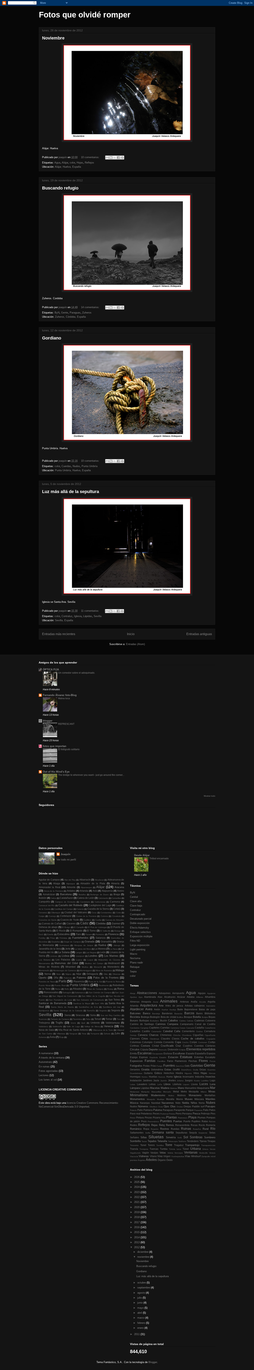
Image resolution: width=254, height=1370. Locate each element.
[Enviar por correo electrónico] (107, 158)
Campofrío (44, 901)
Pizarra (157, 1117)
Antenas (184, 1001)
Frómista (63, 938)
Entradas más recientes (58, 634)
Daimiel (116, 923)
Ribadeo (77, 988)
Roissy (110, 989)
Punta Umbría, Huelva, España (73, 470)
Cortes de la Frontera (86, 916)
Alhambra (210, 997)
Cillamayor (55, 912)
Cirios (144, 1038)
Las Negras (91, 952)
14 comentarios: (90, 307)
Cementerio (188, 1031)
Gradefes (55, 942)
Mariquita (145, 1092)
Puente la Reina (113, 982)
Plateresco (183, 1118)
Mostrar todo (209, 796)
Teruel (97, 1019)
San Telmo (114, 999)
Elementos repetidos (200, 1049)
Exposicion (136, 1060)
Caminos (161, 1024)
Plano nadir (136, 962)
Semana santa (163, 1132)
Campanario (186, 1024)
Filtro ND (135, 940)
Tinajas (211, 1141)
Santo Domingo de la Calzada (68, 1010)
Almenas (135, 1001)
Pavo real (135, 1113)
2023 (137, 1192)
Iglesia (78, 616)
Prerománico (153, 1121)
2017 (137, 1222)
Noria (202, 1103)
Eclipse (182, 1050)
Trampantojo (192, 1145)
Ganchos (180, 1066)
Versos (212, 1153)
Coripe (42, 916)
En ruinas (44, 1066)
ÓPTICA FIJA (51, 669)
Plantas (171, 1117)
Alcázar (181, 997)
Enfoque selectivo (140, 932)
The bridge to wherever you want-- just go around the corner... (91, 775)
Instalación (136, 1080)
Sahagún (67, 992)
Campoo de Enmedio (65, 902)
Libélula (177, 1084)
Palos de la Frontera (105, 977)
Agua (57, 162)
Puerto (186, 1121)
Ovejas (187, 1106)
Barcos (189, 1013)
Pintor (132, 1118)
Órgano (162, 1160)
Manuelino (190, 1088)
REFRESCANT (66, 724)
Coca (94, 912)
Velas (163, 1152)
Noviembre (53, 38)
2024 (137, 1186)
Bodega (145, 1017)
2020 (137, 1207)
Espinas (143, 1057)
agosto (141, 1292)
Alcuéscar (99, 880)
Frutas (146, 1065)
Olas (173, 1106)
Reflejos (89, 162)
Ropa (146, 1129)
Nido (178, 1103)
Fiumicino (100, 934)
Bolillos (180, 1017)
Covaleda (116, 916)
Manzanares (44, 963)
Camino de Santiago (142, 1024)
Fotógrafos (136, 1065)
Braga (117, 894)
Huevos (161, 1077)
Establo (162, 1057)
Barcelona (66, 894)
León (103, 952)
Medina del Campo (94, 963)
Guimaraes (64, 945)
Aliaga (56, 883)
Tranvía (134, 1149)
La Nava (114, 949)
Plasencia (78, 981)
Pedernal (164, 1114)
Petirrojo (205, 1113)
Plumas (201, 1117)
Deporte (153, 1049)
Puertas (177, 1121)
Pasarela (198, 1110)
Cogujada (210, 1039)
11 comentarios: (90, 610)
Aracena (119, 887)
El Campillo (79, 927)
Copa (178, 1042)
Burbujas (144, 1020)
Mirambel (70, 966)
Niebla (185, 1102)
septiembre (144, 1287)
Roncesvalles (51, 992)
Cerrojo (133, 1035)
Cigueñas (198, 1035)
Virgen (166, 1156)
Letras (152, 1084)
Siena (67, 1015)
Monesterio (113, 966)
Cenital (134, 896)
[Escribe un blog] (111, 158)
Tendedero (193, 1141)
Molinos (181, 1095)
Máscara (199, 1099)
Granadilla (106, 941)
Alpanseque (86, 887)
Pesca (196, 1113)
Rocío (202, 1125)
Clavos (175, 1038)
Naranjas (145, 1103)
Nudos (76, 466)
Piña (163, 1118)
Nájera (68, 974)
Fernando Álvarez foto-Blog (60, 695)
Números (143, 1106)
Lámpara (135, 1087)
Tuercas (154, 1149)
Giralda (145, 1069)
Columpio (147, 1042)
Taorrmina (77, 1019)
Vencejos (178, 1153)
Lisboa (65, 955)
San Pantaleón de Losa (60, 1000)
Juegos (189, 1080)
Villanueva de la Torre (103, 1030)
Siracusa (80, 1015)
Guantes (211, 1070)
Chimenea (165, 1035)
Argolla (211, 1001)
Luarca (79, 960)
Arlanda (84, 890)
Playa (192, 1117)
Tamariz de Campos (60, 1019)
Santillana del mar (111, 1007)
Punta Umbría (89, 466)
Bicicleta (135, 1016)
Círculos (135, 1049)
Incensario (188, 1076)
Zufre (117, 1033)
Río (212, 1128)
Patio (206, 1110)
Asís (95, 890)
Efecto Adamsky (139, 927)
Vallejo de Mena (92, 1026)
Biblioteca (210, 1013)
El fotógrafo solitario (69, 749)
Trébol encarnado (159, 858)
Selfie (147, 1133)
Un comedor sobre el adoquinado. (76, 672)
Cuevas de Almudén (114, 920)
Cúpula (144, 1049)
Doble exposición (140, 923)
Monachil (98, 967)
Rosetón (155, 1129)
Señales (134, 1137)
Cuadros (187, 1045)
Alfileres (199, 997)
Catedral (168, 1031)
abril (140, 1312)
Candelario (85, 902)
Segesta (103, 1010)
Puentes (166, 1121)
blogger (47, 720)
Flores (203, 1060)
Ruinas (186, 1128)
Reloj (162, 1125)
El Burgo (66, 927)
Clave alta (135, 901)
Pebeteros (146, 1113)
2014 (137, 1237)
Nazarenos (168, 1102)
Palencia (68, 978)
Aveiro (120, 890)
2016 (137, 1227)
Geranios (135, 1069)
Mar (212, 1087)
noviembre (143, 1256)
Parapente (179, 1110)
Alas (160, 997)
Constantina (106, 912)
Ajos (140, 997)
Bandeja (156, 1013)
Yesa (84, 1034)
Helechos (169, 1073)
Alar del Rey (70, 880)
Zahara (107, 1034)
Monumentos (137, 1099)
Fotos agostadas (48, 1070)
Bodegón (155, 1017)
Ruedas (175, 1129)
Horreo (144, 1077)
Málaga (120, 970)
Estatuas (186, 1057)
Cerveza (142, 1035)
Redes (133, 1125)
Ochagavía (92, 974)
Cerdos (199, 1031)
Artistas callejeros (195, 1005)
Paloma (157, 1109)
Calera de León (85, 898)
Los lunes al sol (48, 1079)
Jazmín (163, 1081)
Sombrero (209, 1137)
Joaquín (65, 854)
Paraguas (75, 312)
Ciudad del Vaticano (75, 912)
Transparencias (208, 1145)
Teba (88, 1019)
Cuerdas (66, 466)
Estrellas (199, 1057)
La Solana (64, 952)
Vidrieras (144, 1156)
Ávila (52, 1037)
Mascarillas (156, 1092)
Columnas (135, 1042)
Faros (170, 1061)
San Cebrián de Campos (100, 992)
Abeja (132, 993)
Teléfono (182, 1141)
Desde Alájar (142, 855)
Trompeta (144, 1149)
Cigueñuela (210, 1035)
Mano (181, 1087)
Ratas (205, 1121)
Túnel (186, 1149)
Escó (41, 934)
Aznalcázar (49, 894)
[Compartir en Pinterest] (122, 158)
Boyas (212, 1017)
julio (140, 1297)
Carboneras (100, 902)
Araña (194, 1001)
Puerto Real (60, 985)
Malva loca (64, 698)
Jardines (147, 1080)
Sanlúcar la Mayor (81, 1003)
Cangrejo (144, 1028)
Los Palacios (63, 959)
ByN (57, 312)
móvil (213, 1156)
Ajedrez (133, 997)
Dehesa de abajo (48, 927)
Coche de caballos (192, 1038)
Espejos (211, 1053)
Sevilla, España (64, 620)
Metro (184, 1091)
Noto (58, 974)
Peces (156, 1113)
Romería (210, 1125)
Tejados (152, 1141)
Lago (212, 1080)
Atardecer (137, 1009)
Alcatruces (169, 997)
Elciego (117, 931)
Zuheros (86, 312)
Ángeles (141, 1160)
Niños (194, 1102)
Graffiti (176, 1069)
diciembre (143, 1251)
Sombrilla (135, 1141)
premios (133, 1160)
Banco (146, 1013)
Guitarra (148, 1073)
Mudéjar (160, 1099)
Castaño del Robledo (71, 905)
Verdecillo (203, 1153)
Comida (158, 1042)
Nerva (47, 974)
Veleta (170, 1153)
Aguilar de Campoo (49, 879)
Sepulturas (181, 1132)
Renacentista (182, 1125)
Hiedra (179, 1073)
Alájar (65, 162)
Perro (179, 1113)
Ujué (83, 1023)
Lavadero (142, 1084)
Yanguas (73, 1034)
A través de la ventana (51, 1057)
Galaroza (101, 937)
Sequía (193, 1132)
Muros (179, 1099)
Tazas (144, 1141)
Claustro (165, 1038)
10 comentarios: (90, 157)
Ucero (73, 1023)
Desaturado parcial (140, 918)
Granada (89, 941)
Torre (168, 1145)
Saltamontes (136, 1132)
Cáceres (71, 923)
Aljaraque (70, 884)
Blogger (152, 1362)
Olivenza (116, 974)
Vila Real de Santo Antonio (73, 1030)
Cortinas (134, 1045)
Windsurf (196, 1156)
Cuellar (98, 920)
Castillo (146, 1031)
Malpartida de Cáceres (109, 960)
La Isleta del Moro (83, 949)
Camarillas (116, 898)
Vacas (212, 1149)
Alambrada (150, 997)
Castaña (199, 1027)
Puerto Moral (45, 985)
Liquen (186, 1084)
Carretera (174, 1028)
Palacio (133, 1110)
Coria (118, 912)
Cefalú (116, 909)
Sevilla (97, 616)
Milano (204, 1092)
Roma (120, 988)
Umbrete (95, 1022)
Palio (140, 1110)
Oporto (42, 977)
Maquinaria (203, 1088)
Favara (89, 934)
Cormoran (202, 1042)
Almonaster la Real (49, 887)
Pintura (140, 1117)
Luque (90, 960)
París (62, 981)
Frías (52, 938)
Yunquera (94, 1034)
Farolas (150, 1060)
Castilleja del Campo (63, 909)
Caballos (173, 1020)
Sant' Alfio (99, 1003)
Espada (190, 1053)
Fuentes (169, 1065)
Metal (176, 1091)
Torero (151, 1145)
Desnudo (163, 1050)
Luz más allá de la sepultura (70, 491)
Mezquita (194, 1091)
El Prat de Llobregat (97, 927)
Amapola (146, 1001)
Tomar (109, 1019)
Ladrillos (205, 1081)
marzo (141, 1317)
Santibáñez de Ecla (88, 1007)
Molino (171, 1095)
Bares (199, 1013)
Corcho (185, 1042)
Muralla (170, 1099)
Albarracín (84, 879)
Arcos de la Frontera (53, 891)
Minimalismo (139, 1095)
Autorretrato (45, 1061)
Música (134, 1102)
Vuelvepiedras (177, 1156)
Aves (148, 1009)
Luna (212, 1084)
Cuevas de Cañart (52, 923)
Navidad (155, 1103)
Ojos (166, 1106)
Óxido (169, 1160)
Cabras (190, 1021)
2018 (137, 1217)
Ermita (133, 1053)
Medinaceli (114, 963)
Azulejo (172, 1010)
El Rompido (76, 930)
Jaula (156, 1080)
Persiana (187, 1113)
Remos (170, 1125)
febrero (141, 1322)
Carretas (165, 1027)
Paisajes (210, 1106)
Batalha (82, 894)
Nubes (210, 1102)
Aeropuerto (178, 993)
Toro (119, 1019)
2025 (137, 1182)
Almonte (71, 887)
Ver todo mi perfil (66, 859)
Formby (42, 938)
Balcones (135, 1013)
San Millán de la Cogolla (93, 996)
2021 (137, 1202)
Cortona (104, 916)
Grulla (195, 1070)
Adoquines (164, 993)
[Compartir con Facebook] (118, 158)
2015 (137, 1232)
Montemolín (44, 970)
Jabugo (117, 945)
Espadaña (200, 1053)
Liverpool (80, 956)
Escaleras (145, 1053)
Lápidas (87, 616)
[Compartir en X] (115, 158)
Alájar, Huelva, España (68, 166)
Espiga (134, 1057)
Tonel (143, 1145)
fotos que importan (54, 746)
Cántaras (210, 1045)
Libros (167, 1084)
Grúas (202, 1069)
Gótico (158, 1073)
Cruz (178, 1045)
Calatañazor (66, 898)
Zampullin (205, 1156)
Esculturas (179, 1053)
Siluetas (156, 1136)
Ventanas (190, 1152)
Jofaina (180, 1081)
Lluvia (194, 1084)
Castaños (135, 1031)
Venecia (108, 1026)
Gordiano (51, 338)
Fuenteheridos (80, 937)
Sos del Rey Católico (111, 1015)
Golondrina (157, 1069)
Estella (50, 934)
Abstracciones (147, 993)
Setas (212, 1132)
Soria (93, 1015)
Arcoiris (202, 1002)
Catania (80, 909)
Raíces (212, 1121)
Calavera (210, 1020)
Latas (132, 1084)
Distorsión (173, 1049)
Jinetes (172, 1080)
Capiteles (154, 1027)
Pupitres (195, 1121)
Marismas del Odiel (66, 963)
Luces (203, 1084)
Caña (177, 1031)
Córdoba (101, 923)
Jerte (67, 948)
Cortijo (211, 1042)
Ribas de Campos (95, 989)
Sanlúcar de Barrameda (52, 1003)
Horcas (212, 1073)
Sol (185, 1137)
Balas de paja (207, 1009)
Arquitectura (148, 1005)
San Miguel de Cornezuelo (65, 996)
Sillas (143, 1137)
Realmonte (104, 985)
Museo (188, 1099)
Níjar (78, 974)
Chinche (177, 1035)
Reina (58, 989)
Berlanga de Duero (99, 894)
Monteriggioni (86, 970)
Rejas (154, 1125)
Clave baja (136, 905)
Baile (180, 1009)
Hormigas (135, 1076)
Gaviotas (196, 1065)
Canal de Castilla (205, 1024)
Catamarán (156, 1031)
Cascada (190, 1028)
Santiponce (44, 1010)
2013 (137, 1242)
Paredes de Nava (47, 982)
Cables (182, 1021)
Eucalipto (210, 1057)
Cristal (155, 1045)
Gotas (167, 1069)
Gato (187, 1065)
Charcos (154, 1035)
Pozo (144, 1121)
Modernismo (158, 1095)
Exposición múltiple (141, 936)
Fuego (160, 1066)
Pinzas (148, 1117)
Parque (190, 1110)
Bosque (188, 1017)
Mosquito (151, 1099)
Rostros (164, 1128)
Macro (133, 953)
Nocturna (135, 958)
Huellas (153, 1076)
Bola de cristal (168, 1017)
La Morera (100, 948)
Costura (145, 1045)
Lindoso (53, 956)
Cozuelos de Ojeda (48, 920)
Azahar (165, 1010)
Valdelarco (43, 1026)
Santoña (91, 1010)
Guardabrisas (136, 1073)
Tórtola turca (175, 1149)
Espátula (154, 1057)
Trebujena (44, 1022)
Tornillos (160, 1145)
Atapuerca (107, 890)
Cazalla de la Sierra (98, 909)
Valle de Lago (73, 1026)
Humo (169, 1076)
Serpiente (202, 1133)
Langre (79, 952)
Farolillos (161, 1061)
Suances (43, 1019)
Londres (92, 955)
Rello (66, 989)
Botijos (205, 1017)
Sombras (196, 1137)
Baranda (178, 1013)
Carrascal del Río (47, 905)
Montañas (210, 1095)
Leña (159, 1084)
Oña (56, 977)
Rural (206, 1128)
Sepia (133, 971)
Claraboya (154, 1039)
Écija (61, 1037)
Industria (199, 1076)
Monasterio (195, 1095)
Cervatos (43, 912)
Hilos (196, 1073)
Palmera (148, 1110)
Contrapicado (137, 914)
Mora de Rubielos (104, 970)
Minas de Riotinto (49, 966)
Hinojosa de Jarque (83, 945)
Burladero (154, 1021)
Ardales (71, 890)
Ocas (160, 1107)
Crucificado (167, 1045)
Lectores (44, 1075)
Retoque (135, 966)
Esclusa (168, 1053)
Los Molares (45, 960)
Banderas (167, 1013)
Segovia (115, 1010)
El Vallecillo (105, 931)
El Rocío (60, 930)
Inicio (131, 634)
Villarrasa (61, 1034)
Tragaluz (179, 1145)
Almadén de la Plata (92, 883)
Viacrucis (134, 1156)
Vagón (145, 1152)
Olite (106, 974)
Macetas (155, 1087)
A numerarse (46, 1053)
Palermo (81, 977)
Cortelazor (65, 916)
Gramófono (186, 1070)
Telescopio (173, 1141)
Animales (169, 1001)
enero (140, 1327)
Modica (85, 967)
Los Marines (111, 955)
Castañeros (210, 1028)
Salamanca (80, 992)
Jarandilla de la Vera (50, 948)
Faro (78, 934)
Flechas (193, 1061)
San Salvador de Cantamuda (90, 1000)
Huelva (102, 945)
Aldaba (190, 997)
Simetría (171, 1137)
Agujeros (211, 993)
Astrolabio (210, 1006)
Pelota (172, 1114)
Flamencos (181, 1061)
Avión (157, 1009)
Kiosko (197, 1081)
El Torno (91, 930)
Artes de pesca (174, 1005)
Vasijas (154, 1152)
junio (140, 1302)
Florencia (113, 934)
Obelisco (153, 1107)
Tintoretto (134, 1145)
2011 (137, 1334)
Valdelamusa (113, 1022)
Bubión (42, 898)
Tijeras (203, 1141)
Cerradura (209, 1031)
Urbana (195, 1148)
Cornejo (52, 916)
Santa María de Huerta (62, 1007)
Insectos (210, 1076)
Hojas (80, 162)
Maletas (173, 1088)
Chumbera (186, 1035)
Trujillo (59, 1022)
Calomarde (103, 898)
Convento (168, 1042)
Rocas (194, 1125)
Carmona (115, 901)
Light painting (137, 949)
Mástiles (210, 1099)
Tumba (163, 1149)
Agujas (202, 993)
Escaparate (157, 1054)
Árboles (151, 1159)
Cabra (53, 898)
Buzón (163, 1020)
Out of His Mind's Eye (56, 771)
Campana (172, 1024)
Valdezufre (57, 1026)
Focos (212, 1061)
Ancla (155, 1002)
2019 (137, 1212)
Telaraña (162, 1141)
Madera (165, 1087)
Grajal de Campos (72, 942)
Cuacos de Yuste (70, 919)
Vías (187, 1156)
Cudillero (87, 920)
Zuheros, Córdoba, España (70, 316)
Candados (135, 1028)
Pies (213, 1113)
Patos (212, 1110)
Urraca (205, 1149)
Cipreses (135, 1038)
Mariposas (134, 1092)
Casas (182, 1028)
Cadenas (199, 1020)
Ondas (180, 1107)
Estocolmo (63, 934)
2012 (137, 1247)
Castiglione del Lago (100, 905)
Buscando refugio (60, 188)
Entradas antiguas (199, 634)
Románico (135, 1128)
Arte (161, 1005)
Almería (115, 883)
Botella (197, 1016)
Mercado (167, 1092)
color (72, 162)
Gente (64, 312)
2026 (137, 1177)
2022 (137, 1197)
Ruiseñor (197, 1129)
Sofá (179, 1137)
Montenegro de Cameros (64, 970)
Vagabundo (135, 1153)
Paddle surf (198, 1106)
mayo (140, 1307)
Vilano (153, 1156)
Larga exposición (139, 945)
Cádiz (84, 923)
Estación (173, 1057)
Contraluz (67, 616)
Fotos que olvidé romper (85, 14)
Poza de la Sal (95, 982)
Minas (211, 1091)
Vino (160, 1156)
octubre (142, 1282)
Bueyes (134, 1020)
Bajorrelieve (190, 1009)
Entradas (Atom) (135, 644)
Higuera (188, 1073)
